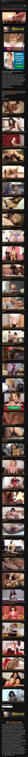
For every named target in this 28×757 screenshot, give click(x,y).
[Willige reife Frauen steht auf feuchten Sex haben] (14, 563)
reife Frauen (12, 94)
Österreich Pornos (11, 0)
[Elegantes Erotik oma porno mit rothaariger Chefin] (14, 139)
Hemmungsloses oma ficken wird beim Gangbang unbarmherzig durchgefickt (13, 602)
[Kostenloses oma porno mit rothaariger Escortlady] (14, 106)
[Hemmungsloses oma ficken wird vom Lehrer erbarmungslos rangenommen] (14, 545)
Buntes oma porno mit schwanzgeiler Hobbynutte (13, 620)
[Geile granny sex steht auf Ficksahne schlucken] (14, 662)
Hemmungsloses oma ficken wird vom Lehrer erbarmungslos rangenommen (12, 554)
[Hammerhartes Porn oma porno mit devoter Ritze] (14, 466)
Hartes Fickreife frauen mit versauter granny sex (13, 701)
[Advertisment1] (14, 42)
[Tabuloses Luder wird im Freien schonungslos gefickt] (14, 528)
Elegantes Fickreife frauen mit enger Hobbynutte (13, 328)
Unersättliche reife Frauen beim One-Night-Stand (13, 392)
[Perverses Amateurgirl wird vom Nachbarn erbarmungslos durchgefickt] (14, 252)
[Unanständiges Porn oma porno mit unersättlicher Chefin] (14, 448)
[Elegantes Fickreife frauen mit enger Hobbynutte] (14, 319)
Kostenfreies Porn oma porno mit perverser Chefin (14, 655)
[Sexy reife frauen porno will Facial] (14, 482)
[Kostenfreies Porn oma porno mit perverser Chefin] (14, 646)
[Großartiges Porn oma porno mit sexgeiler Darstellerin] (14, 512)
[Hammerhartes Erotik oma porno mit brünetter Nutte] (14, 628)
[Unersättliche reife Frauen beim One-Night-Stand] (14, 384)
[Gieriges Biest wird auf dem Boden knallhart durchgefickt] (14, 432)
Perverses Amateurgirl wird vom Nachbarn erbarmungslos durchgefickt (12, 261)
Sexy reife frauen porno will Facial (10, 489)
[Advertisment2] (14, 60)
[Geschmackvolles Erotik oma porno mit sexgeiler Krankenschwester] (14, 269)
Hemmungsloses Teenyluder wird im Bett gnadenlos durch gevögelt (11, 343)
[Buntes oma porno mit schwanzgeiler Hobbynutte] (14, 612)
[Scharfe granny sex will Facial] (14, 678)
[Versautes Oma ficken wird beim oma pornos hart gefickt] (14, 302)
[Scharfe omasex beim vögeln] (14, 417)
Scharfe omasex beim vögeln (9, 424)
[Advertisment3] (14, 402)
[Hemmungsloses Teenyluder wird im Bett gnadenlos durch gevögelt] (14, 335)
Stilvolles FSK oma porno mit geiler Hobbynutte (13, 375)
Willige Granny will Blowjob (8, 587)
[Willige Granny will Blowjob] (14, 579)
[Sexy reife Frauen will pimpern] (14, 497)
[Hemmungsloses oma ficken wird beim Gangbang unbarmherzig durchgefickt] (14, 594)
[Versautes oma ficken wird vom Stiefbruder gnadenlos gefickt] (14, 218)
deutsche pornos (19, 0)
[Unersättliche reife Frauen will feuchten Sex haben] (14, 235)
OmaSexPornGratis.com (12, 8)
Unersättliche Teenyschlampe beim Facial (12, 194)
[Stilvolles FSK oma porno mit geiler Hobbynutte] (14, 368)
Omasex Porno (4, 2)
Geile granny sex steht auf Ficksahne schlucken (13, 670)
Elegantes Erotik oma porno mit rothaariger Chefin (14, 146)
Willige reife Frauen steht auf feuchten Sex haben (13, 570)
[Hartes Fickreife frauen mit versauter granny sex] (14, 694)
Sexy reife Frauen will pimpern (9, 504)
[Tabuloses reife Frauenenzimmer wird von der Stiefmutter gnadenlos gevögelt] (14, 286)
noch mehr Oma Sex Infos (7, 87)
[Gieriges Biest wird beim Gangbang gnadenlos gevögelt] (14, 154)
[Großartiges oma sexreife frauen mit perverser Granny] (14, 171)
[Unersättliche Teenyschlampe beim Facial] (14, 187)
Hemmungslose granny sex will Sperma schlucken (14, 131)
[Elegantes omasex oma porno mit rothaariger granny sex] (14, 202)
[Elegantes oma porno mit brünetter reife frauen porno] (14, 352)
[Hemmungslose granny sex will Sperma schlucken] (14, 123)
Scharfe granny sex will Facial (9, 686)
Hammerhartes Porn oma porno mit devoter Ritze (13, 474)
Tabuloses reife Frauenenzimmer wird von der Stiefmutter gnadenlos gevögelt (12, 294)
